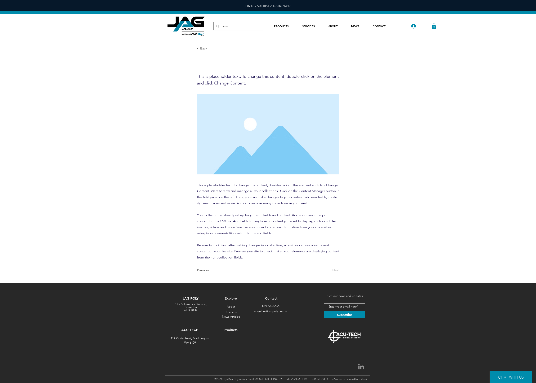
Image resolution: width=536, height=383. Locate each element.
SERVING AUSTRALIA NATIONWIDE (268, 6)
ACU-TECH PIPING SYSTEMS (273, 378)
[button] (434, 26)
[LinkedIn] (361, 366)
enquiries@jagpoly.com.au (271, 311)
